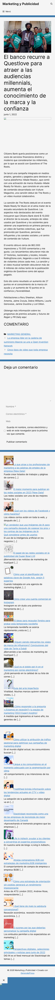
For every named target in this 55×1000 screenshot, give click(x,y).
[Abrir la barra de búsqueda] (51, 4)
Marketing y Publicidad (21, 4)
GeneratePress (27, 973)
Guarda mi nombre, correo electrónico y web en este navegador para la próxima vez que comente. (27, 430)
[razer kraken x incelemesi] (27, 984)
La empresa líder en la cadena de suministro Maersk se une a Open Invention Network (26, 342)
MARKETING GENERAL (19, 334)
